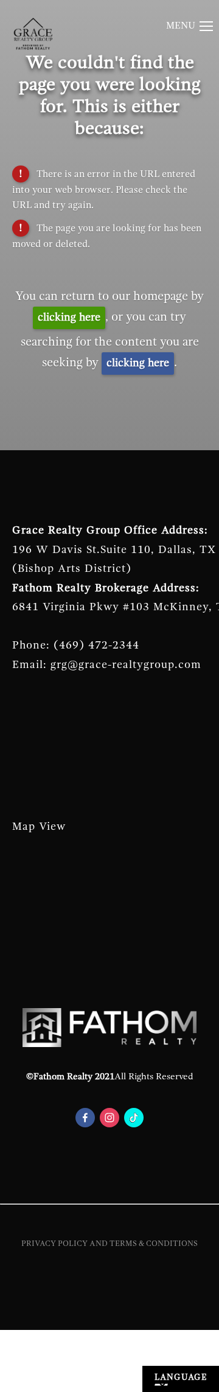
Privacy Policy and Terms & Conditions (109, 1244)
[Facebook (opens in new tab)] (85, 1117)
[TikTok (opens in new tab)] (134, 1117)
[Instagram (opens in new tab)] (109, 1117)
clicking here (69, 317)
